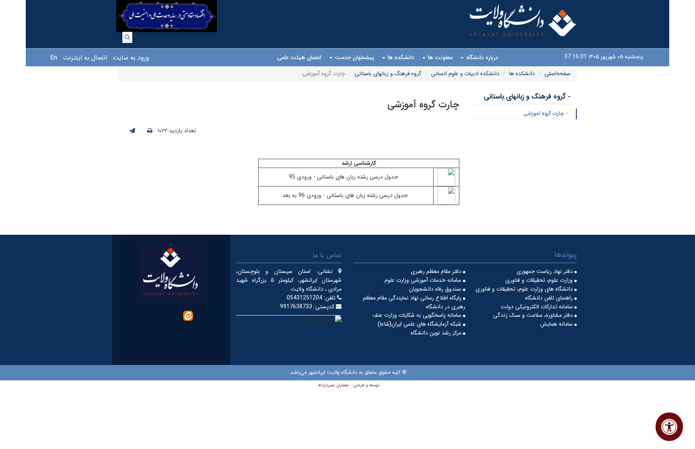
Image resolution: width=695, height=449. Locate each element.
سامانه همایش (557, 324)
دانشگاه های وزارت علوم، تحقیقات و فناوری (524, 289)
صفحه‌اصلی (558, 73)
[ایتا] (188, 315)
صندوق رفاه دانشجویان (436, 289)
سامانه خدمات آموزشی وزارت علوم (424, 280)
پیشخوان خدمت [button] (353, 57)
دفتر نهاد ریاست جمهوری (545, 271)
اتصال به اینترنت (85, 58)
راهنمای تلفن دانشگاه (549, 297)
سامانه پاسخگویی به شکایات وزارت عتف (417, 315)
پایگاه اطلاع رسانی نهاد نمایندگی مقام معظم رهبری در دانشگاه (414, 302)
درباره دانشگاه (481, 57)
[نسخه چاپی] (150, 131)
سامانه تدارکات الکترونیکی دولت (537, 306)
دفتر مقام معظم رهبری (437, 271)
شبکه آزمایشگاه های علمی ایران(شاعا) (420, 324)
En (53, 58)
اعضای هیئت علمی (299, 57)
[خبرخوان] (154, 314)
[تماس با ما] (176, 314)
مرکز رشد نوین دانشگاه (437, 332)
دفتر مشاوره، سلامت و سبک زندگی (533, 315)
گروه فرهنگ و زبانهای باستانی (388, 73)
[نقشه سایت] (165, 314)
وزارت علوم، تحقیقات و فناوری (539, 280)
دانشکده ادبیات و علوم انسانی (465, 73)
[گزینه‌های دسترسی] (669, 426)
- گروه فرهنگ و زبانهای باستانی (527, 96)
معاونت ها (439, 57)
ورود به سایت (131, 58)
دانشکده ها (400, 57)
